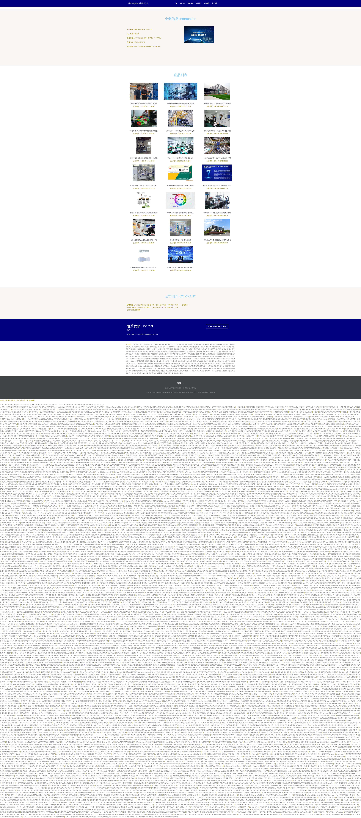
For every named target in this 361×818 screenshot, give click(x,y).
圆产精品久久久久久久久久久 (45, 467)
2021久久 (178, 530)
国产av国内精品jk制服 (192, 527)
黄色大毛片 (25, 412)
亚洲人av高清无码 (88, 474)
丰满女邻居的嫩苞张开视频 (148, 462)
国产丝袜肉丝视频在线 (165, 438)
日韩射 (334, 525)
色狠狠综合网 (138, 417)
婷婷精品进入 (85, 409)
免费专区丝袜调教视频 (234, 513)
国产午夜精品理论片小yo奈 (80, 470)
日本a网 (74, 513)
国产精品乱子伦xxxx (239, 479)
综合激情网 (221, 426)
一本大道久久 (287, 462)
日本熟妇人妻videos (37, 460)
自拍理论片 (161, 530)
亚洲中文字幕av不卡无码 (37, 486)
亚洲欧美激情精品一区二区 (201, 482)
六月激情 (38, 436)
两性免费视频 (348, 431)
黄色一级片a (149, 441)
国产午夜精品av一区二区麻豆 (154, 554)
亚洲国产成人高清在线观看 (182, 556)
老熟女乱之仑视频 (282, 457)
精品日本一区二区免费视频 (242, 585)
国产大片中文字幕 (131, 467)
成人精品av (105, 532)
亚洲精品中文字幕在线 (11, 414)
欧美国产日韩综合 (354, 453)
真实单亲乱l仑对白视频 (204, 484)
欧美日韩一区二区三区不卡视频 (143, 429)
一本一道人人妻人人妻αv (328, 457)
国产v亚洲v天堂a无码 (296, 419)
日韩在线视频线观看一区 (273, 532)
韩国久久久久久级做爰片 (347, 474)
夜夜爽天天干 (286, 450)
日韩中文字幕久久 (251, 465)
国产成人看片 (278, 470)
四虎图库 (162, 571)
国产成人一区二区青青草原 (90, 585)
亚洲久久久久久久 (319, 414)
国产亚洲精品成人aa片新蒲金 (32, 409)
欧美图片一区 (121, 426)
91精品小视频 (19, 518)
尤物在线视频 (230, 583)
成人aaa (334, 510)
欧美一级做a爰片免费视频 (244, 482)
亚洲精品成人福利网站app (84, 424)
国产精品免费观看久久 (32, 479)
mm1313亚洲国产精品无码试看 (183, 513)
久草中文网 (262, 426)
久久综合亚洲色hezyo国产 (228, 535)
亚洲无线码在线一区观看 (198, 549)
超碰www (11, 479)
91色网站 (344, 412)
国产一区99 (352, 460)
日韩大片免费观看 (39, 532)
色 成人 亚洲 (121, 566)
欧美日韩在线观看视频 (49, 520)
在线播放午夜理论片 (109, 568)
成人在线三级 (268, 470)
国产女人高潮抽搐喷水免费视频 (329, 436)
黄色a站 (349, 489)
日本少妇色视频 (87, 453)
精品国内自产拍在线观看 (71, 486)
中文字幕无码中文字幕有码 (275, 576)
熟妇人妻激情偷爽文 (227, 443)
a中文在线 (289, 573)
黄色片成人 (52, 491)
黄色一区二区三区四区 (30, 419)
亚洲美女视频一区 (88, 455)
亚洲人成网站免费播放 (84, 429)
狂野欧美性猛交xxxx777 (220, 421)
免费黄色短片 (217, 467)
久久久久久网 (26, 568)
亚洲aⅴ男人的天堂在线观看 (194, 578)
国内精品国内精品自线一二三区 (143, 477)
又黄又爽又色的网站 (160, 508)
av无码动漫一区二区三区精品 (312, 450)
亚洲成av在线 (307, 547)
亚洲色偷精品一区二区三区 (230, 438)
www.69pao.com (111, 571)
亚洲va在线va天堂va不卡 (112, 530)
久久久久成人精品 (236, 477)
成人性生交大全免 (20, 433)
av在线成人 (29, 462)
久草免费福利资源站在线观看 (138, 455)
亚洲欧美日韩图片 (150, 496)
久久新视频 (281, 494)
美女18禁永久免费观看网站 (23, 453)
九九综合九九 (260, 556)
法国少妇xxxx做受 (273, 527)
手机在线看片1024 (201, 520)
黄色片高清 (35, 568)
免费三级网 (326, 465)
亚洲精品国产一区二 (138, 421)
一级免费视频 (70, 506)
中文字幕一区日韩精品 (116, 467)
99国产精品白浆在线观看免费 (248, 484)
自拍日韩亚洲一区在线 (16, 462)
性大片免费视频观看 (165, 484)
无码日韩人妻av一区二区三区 (292, 532)
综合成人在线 (297, 424)
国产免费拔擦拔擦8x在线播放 (74, 530)
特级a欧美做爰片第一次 (29, 508)
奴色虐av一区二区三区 (290, 484)
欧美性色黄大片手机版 (284, 429)
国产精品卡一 (320, 460)
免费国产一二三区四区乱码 (205, 551)
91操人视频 (282, 585)
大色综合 (142, 436)
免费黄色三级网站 (309, 561)
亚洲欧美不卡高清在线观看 (149, 484)
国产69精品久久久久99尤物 (56, 525)
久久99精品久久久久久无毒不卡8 (231, 450)
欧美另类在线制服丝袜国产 (339, 537)
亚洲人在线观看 (250, 556)
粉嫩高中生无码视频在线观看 (111, 433)
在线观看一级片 (160, 535)
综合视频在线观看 (165, 491)
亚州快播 (225, 470)
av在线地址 (244, 453)
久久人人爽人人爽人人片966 (172, 470)
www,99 (286, 496)
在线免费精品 (298, 455)
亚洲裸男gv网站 (199, 486)
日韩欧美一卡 (287, 535)
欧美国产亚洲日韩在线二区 (111, 551)
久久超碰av (269, 424)
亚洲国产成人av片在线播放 (266, 457)
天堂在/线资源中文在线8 (166, 450)
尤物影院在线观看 (176, 486)
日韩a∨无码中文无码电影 (237, 421)
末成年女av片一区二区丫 (240, 472)
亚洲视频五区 (25, 450)
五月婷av (210, 433)
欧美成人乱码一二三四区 (184, 508)
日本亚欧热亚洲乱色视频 (190, 412)
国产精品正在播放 (268, 547)
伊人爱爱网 (308, 412)
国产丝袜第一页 (80, 525)
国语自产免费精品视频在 (335, 484)
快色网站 (346, 551)
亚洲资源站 (108, 414)
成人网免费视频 (42, 491)
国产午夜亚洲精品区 (135, 535)
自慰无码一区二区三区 (276, 571)
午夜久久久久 (68, 445)
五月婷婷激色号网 (10, 429)
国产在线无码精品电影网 (96, 571)
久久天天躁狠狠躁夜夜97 (197, 448)
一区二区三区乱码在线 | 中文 (197, 515)
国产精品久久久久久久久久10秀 (329, 412)
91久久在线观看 (212, 515)
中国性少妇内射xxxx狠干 (86, 414)
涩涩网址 (150, 508)
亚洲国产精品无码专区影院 (216, 419)
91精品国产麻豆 (286, 583)
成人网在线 (32, 407)
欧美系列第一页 (19, 583)
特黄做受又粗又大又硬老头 (340, 513)
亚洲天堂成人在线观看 (315, 523)
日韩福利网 (272, 518)
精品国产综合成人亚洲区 (293, 426)
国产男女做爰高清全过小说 (333, 530)
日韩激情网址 (71, 429)
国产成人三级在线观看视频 (187, 525)
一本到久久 (187, 564)
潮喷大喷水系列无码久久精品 (97, 561)
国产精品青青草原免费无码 (245, 508)
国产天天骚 (97, 547)
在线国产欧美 (138, 460)
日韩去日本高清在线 (270, 479)
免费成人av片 (232, 417)
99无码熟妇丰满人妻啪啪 (120, 542)
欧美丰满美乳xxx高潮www (295, 445)
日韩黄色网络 (303, 544)
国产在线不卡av (106, 438)
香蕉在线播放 (60, 467)
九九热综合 (77, 474)
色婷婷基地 (219, 523)
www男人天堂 (25, 445)
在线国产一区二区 (232, 426)
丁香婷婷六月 (53, 559)
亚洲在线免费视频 (164, 510)
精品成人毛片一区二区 (75, 559)
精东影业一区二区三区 (241, 424)
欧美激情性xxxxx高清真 (184, 409)
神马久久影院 (197, 409)
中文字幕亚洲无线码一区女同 (135, 453)
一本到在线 (52, 585)
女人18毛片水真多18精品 (311, 583)
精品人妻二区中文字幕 (84, 482)
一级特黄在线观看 (299, 429)
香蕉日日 (113, 518)
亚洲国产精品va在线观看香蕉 (175, 462)
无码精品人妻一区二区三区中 (79, 438)
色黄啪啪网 (135, 484)
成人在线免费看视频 (337, 568)
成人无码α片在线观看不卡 (263, 535)
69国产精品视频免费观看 (117, 448)
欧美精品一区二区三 (197, 535)
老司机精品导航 (353, 496)
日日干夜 (61, 520)
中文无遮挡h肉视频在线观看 (121, 421)
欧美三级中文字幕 (151, 438)
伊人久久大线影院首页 (161, 441)
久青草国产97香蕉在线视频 (48, 515)
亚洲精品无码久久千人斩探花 (256, 527)
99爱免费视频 (250, 554)
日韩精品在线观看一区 (347, 566)
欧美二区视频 (161, 424)
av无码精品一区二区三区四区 (333, 472)
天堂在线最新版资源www (151, 549)
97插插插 (155, 556)
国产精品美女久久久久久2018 (273, 462)
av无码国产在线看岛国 (320, 431)
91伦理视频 (27, 510)
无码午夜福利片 (143, 409)
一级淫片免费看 (284, 477)
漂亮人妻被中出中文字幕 (263, 412)
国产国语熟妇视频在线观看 (268, 501)
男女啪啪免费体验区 (307, 465)
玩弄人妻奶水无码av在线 (119, 455)
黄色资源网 (331, 421)
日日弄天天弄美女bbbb (33, 431)
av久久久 (353, 407)
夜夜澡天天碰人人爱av (93, 532)
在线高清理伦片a (232, 409)
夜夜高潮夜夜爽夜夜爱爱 (279, 491)
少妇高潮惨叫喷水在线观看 (11, 450)
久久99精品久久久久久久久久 (266, 429)
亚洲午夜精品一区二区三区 (11, 523)
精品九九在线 (24, 486)
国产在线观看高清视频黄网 (82, 462)
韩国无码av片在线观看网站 (196, 457)
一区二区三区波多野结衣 (247, 433)
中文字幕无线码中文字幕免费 (225, 518)
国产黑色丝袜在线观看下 (315, 515)
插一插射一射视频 (243, 561)
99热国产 (21, 537)
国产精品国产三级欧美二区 (157, 455)
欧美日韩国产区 (59, 535)
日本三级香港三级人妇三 (329, 474)
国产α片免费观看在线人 (73, 520)
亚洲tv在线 (311, 544)
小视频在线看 (250, 498)
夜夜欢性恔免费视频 (188, 453)
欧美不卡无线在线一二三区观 (269, 525)
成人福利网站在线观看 (301, 551)
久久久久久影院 (48, 503)
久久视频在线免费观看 (54, 486)
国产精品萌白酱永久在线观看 (219, 571)
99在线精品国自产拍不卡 (148, 450)
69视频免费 (211, 549)
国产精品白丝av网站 (19, 515)
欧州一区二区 (239, 443)
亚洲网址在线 (78, 568)
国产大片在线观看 (111, 576)
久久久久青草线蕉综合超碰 (335, 494)
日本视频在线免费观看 (310, 573)
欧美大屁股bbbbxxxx (212, 453)
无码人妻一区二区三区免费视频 (299, 482)
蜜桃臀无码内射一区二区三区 (343, 520)
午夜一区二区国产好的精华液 (277, 542)
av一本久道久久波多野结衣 (134, 539)
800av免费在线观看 (17, 571)
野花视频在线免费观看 (179, 460)
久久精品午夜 (26, 542)
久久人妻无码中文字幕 (241, 568)
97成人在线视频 (36, 539)
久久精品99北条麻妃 (50, 576)
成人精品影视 (94, 460)
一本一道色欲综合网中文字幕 (202, 450)
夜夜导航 (44, 436)
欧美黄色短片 (117, 438)
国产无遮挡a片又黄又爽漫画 (255, 448)
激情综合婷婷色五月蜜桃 (212, 424)
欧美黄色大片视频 (19, 494)
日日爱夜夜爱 (352, 537)
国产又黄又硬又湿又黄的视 (184, 498)
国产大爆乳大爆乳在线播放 (228, 515)
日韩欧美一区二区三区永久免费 (344, 578)
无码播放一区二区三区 (99, 506)
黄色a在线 (242, 491)
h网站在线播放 (194, 523)
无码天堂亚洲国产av (117, 462)
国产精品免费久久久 (180, 438)
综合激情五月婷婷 (251, 443)
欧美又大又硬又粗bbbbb (228, 580)
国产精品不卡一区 (151, 448)
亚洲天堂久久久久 (55, 510)
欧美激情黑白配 (139, 494)
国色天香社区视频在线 (53, 532)
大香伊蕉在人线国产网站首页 (153, 539)
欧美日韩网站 (137, 510)
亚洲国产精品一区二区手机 (225, 544)
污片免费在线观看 (65, 498)
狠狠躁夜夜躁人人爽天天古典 (13, 448)
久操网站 (304, 491)
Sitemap (212, 392)
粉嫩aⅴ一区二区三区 (287, 508)
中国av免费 (268, 417)
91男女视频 (87, 431)
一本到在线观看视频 (192, 544)
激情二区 (197, 414)
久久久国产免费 (85, 564)
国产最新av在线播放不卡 (183, 450)
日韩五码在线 (104, 585)
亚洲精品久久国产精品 (124, 477)
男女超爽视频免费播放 (13, 542)
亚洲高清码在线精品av (115, 494)
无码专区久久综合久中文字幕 (26, 429)
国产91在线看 (136, 489)
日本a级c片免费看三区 (137, 542)
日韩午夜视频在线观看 (100, 448)
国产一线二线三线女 (193, 494)
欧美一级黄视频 (84, 527)
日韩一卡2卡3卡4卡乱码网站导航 (115, 578)
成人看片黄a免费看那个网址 (275, 578)
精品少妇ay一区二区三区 (192, 472)
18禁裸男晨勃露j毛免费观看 (170, 537)
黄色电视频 (274, 477)
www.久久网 (292, 542)
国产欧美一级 (142, 506)
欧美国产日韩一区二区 (296, 412)
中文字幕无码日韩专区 (181, 549)
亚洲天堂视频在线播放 (47, 412)
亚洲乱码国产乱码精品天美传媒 (114, 445)
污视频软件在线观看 (275, 544)
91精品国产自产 (150, 436)
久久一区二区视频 (48, 549)
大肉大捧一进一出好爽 (257, 424)
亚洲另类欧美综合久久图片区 (68, 527)
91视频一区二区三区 (220, 491)
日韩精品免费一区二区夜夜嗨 (223, 539)
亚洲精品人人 (242, 441)
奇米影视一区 (138, 496)
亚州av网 (345, 426)
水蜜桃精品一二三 (231, 520)
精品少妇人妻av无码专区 (57, 580)
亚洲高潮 (121, 506)
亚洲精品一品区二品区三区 (118, 583)
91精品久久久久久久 (10, 549)
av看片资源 (179, 472)
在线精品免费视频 (148, 457)
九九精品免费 (289, 510)
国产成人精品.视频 (248, 460)
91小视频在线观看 (261, 498)
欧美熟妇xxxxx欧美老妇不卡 (100, 431)
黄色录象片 (346, 462)
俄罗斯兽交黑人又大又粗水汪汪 (207, 506)
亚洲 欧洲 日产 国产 (273, 436)
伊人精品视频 (167, 479)
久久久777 (351, 419)
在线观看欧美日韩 (11, 544)
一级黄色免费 (197, 508)
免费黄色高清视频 (126, 556)
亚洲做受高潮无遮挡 (166, 556)
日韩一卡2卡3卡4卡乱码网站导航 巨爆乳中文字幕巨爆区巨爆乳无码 (133, 431)
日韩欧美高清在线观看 (48, 433)
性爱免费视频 (297, 462)
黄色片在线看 (295, 477)
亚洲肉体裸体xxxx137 (170, 525)
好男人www (63, 559)
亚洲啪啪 (46, 409)
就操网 (292, 564)
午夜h (248, 491)
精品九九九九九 (329, 489)
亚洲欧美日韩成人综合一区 (221, 501)
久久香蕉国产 (181, 571)
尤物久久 (299, 547)
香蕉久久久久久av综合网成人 (288, 433)
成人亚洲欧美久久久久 (164, 431)
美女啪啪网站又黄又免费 (89, 412)
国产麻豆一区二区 (202, 474)
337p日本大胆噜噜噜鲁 (182, 436)
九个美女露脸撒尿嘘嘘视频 (175, 578)
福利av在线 (240, 525)
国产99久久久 (179, 496)
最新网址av (123, 564)
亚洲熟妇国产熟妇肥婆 (162, 465)
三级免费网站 (288, 537)
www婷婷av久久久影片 (254, 455)
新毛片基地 (311, 556)
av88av (62, 506)
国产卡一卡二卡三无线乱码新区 (126, 424)
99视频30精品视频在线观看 (156, 578)
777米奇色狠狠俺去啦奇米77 (248, 426)
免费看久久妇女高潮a (93, 477)
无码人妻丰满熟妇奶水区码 (121, 450)
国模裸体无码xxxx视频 (352, 494)
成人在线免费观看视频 (126, 513)
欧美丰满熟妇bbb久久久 (212, 438)
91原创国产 (256, 585)
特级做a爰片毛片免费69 (76, 433)
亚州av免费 (284, 448)
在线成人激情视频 (300, 537)
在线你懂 (22, 431)
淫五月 (255, 482)
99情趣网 (248, 525)
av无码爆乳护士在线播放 (326, 445)
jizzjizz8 (314, 549)
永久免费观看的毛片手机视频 (188, 445)
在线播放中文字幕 (236, 501)
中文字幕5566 (47, 539)
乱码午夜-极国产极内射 (219, 417)
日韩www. (50, 453)
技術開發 (175, 392)
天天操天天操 (198, 441)
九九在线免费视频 (207, 462)
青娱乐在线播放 (249, 520)
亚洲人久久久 (195, 462)
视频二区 (326, 498)
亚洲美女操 (105, 417)
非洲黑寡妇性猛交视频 (196, 554)
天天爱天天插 (164, 443)
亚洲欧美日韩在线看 (296, 421)
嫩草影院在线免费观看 (50, 421)
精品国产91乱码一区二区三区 (235, 419)
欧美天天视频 (327, 467)
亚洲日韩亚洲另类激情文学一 (330, 407)
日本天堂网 (141, 585)
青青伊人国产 (290, 578)
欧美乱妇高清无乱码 (203, 525)
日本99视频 (300, 496)
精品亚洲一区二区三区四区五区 (133, 441)
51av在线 (327, 513)
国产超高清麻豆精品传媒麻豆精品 (89, 537)
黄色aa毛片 (235, 453)
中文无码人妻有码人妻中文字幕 (156, 421)
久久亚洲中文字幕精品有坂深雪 (177, 424)
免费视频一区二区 (58, 544)
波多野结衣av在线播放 (231, 564)
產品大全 (190, 3)
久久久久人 (329, 520)
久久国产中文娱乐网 (103, 556)
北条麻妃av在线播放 (46, 419)
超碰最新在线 (349, 429)
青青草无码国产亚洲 (82, 465)
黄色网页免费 (171, 409)
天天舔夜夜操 (138, 549)
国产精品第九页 (149, 460)
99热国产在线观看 (262, 433)
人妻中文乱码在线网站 (298, 498)
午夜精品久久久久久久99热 (142, 556)
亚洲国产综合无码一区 (223, 460)
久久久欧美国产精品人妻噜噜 (41, 542)
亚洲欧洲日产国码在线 (221, 445)
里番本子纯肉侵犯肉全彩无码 (32, 530)
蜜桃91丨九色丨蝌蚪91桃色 (308, 433)
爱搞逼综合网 (4, 474)
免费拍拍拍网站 (283, 419)
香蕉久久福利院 (194, 583)
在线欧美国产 (57, 414)
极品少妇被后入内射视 (21, 498)
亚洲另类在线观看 (13, 486)
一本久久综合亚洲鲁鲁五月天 (62, 542)
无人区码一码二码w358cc (12, 568)
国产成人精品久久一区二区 (134, 482)
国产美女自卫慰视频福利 (91, 426)
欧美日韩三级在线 (229, 407)
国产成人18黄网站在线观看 (283, 424)
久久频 (261, 523)
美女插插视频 (12, 426)
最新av (213, 559)
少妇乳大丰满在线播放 (243, 496)
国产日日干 (158, 429)
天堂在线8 (116, 412)
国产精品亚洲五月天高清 (66, 424)
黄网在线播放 (306, 479)
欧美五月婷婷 (203, 412)
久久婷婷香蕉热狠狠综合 (238, 532)
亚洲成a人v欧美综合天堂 (116, 523)
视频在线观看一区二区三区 (273, 539)
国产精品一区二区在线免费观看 (244, 489)
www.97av (54, 417)
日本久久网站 (140, 412)
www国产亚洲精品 (105, 559)
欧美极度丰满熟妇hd (78, 578)
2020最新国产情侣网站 (247, 445)
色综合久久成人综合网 (266, 484)
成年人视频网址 (59, 503)
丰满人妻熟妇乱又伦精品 (73, 455)
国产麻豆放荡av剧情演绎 (94, 578)
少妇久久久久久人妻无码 (333, 491)
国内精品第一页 (339, 549)
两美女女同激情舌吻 (73, 580)
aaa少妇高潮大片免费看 (280, 412)
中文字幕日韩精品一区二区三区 (326, 556)
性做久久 (60, 431)
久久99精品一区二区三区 (61, 470)
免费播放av (209, 467)
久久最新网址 (136, 503)
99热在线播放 (44, 568)
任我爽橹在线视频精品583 (189, 537)
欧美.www (74, 571)
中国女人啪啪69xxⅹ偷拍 (113, 407)
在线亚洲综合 (28, 417)
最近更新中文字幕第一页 (13, 535)
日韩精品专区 (332, 571)
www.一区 (290, 585)
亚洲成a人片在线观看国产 (305, 474)
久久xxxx (181, 474)
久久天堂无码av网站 (314, 510)
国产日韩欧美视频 (152, 498)
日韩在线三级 (275, 513)
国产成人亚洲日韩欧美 (299, 523)
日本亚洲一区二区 (87, 494)
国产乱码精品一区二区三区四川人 (217, 477)
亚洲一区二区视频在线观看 (225, 559)
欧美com (108, 508)
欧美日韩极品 (15, 566)
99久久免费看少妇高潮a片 (163, 566)
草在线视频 (243, 564)
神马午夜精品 (346, 417)
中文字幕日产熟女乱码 (201, 568)
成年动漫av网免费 (348, 445)
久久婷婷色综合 (80, 576)
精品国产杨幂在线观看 (142, 513)
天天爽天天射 (135, 450)
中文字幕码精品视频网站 (66, 576)
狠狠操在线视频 (343, 457)
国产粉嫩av (262, 436)
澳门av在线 (319, 467)
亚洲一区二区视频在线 (173, 532)
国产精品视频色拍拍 (209, 409)
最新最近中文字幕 (23, 547)
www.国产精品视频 (326, 532)
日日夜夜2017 (288, 561)
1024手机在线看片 (11, 431)
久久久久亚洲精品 (23, 489)
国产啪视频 (281, 518)
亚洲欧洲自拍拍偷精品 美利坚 (319, 551)
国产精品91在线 (190, 474)
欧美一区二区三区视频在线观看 (135, 523)
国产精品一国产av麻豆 (291, 470)
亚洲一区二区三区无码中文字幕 (120, 489)
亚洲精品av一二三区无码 (273, 450)
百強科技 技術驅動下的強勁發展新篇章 (180, 158)
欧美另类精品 (144, 576)
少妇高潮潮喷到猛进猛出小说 (156, 412)
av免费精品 (47, 465)
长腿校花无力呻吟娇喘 (178, 510)
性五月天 (161, 462)
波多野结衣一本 (206, 414)
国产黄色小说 (177, 431)
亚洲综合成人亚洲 (97, 409)
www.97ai (255, 525)
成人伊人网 (113, 417)
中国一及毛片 (324, 470)
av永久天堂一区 (72, 436)
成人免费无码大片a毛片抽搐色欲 (279, 498)
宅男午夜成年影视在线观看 (201, 431)
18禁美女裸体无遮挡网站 (115, 539)
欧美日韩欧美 (37, 520)
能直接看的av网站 (284, 501)
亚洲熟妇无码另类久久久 (183, 482)
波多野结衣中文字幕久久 (260, 496)
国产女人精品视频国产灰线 (156, 506)
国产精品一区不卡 (79, 532)
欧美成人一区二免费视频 (132, 501)
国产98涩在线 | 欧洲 (30, 501)
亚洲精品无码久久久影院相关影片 (63, 465)
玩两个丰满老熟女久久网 (38, 525)
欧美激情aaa (31, 556)
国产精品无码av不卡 (189, 417)
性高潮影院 (348, 424)
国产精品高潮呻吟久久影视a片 (105, 479)
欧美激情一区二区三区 (87, 510)
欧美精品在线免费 (252, 419)
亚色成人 (216, 441)
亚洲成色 (195, 433)
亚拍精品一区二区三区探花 (341, 503)
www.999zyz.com (323, 486)
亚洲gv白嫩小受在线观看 (288, 530)
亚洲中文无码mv (285, 436)
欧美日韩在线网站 (150, 580)
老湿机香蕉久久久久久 (133, 445)
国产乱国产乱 (188, 559)
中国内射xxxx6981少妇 (298, 515)
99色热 (299, 542)
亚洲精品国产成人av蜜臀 (300, 436)
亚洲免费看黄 (100, 527)
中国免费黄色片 (104, 544)
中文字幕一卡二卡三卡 (125, 417)
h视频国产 (269, 414)
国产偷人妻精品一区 (105, 412)
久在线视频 (216, 414)
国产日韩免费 (34, 489)
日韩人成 (186, 489)
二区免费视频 (311, 537)
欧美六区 (340, 510)
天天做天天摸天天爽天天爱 (119, 436)
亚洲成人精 (162, 576)
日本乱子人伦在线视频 (93, 417)
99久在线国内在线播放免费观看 (52, 448)
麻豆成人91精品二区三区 (13, 530)
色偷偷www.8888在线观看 (256, 532)
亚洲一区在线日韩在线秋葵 (228, 412)
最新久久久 (103, 460)
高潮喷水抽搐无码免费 (344, 554)
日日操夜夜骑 (296, 450)
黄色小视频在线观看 (28, 523)
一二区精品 (209, 479)
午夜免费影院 (158, 482)
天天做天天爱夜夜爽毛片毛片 (47, 527)
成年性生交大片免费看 (198, 419)
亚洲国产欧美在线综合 (57, 426)
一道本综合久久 (95, 438)
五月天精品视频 (233, 491)
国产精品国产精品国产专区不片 (196, 443)
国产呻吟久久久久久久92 (196, 479)
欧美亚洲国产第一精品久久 (228, 474)
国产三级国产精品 (202, 571)
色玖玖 (347, 441)
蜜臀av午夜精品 (322, 571)
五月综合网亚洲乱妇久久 (132, 568)
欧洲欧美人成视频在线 (122, 537)
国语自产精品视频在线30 (19, 503)
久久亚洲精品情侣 (230, 523)
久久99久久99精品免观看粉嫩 (212, 510)
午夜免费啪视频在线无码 (275, 510)
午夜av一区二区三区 (351, 421)
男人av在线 (351, 436)
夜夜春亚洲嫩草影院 (132, 559)
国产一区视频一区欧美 (300, 568)
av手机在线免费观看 (68, 518)
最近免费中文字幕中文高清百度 (254, 583)
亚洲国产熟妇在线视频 (83, 421)
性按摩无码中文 (162, 419)
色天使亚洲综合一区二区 (201, 503)
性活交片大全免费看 (275, 496)
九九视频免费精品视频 (304, 525)
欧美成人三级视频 (100, 515)
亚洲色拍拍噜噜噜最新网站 (176, 426)
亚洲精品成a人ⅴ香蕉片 (197, 477)
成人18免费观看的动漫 (213, 547)
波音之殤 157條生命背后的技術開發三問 (217, 158)
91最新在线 (248, 474)
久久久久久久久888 (125, 510)
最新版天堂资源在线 (208, 496)
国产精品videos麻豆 (334, 417)
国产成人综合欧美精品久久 (220, 498)
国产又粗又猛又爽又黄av (81, 491)
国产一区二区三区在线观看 (268, 419)
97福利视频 (300, 472)
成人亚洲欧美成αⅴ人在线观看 (101, 421)
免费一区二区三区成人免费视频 (319, 585)
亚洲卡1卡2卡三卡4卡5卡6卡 (207, 576)
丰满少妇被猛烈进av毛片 (207, 436)
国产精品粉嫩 (83, 571)
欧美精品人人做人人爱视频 (101, 462)
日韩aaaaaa (184, 554)
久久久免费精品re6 (285, 523)
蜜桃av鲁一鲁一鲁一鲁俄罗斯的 (90, 457)
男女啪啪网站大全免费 (24, 532)
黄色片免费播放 (10, 547)
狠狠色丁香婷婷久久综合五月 (121, 503)
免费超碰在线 (55, 450)
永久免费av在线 (313, 438)
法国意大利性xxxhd (321, 419)
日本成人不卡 (321, 484)
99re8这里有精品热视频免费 (260, 491)
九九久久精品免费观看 (9, 482)
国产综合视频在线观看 (159, 527)
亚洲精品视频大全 (33, 515)
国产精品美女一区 (67, 568)
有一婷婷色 (292, 431)
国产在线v (228, 472)
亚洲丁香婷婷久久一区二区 (114, 549)
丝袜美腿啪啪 (41, 551)
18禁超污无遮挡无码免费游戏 (176, 542)
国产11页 (19, 510)
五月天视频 (179, 489)
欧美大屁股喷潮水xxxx (35, 465)
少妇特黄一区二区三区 (49, 494)
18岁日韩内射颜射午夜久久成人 (74, 477)
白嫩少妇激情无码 (262, 544)
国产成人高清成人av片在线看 (274, 537)
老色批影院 (153, 576)
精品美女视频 (128, 494)
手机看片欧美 (276, 455)
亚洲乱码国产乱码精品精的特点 (97, 419)
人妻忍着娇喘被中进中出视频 (195, 426)
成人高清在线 (19, 479)
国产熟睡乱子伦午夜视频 (39, 510)
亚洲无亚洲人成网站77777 (292, 409)
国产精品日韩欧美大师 (9, 561)
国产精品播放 (265, 453)
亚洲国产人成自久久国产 (172, 453)
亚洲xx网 (317, 474)
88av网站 (296, 513)
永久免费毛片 (297, 573)
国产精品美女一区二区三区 (276, 426)
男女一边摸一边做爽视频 (176, 421)
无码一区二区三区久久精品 (265, 445)
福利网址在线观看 (186, 429)
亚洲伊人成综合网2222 (13, 508)
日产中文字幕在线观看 (210, 530)
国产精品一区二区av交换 (142, 486)
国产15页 (130, 460)
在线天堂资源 (21, 564)
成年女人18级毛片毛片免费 (332, 542)
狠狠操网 (42, 438)
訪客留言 (214, 3)
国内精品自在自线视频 (337, 498)
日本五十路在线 (311, 486)
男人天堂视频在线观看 (62, 523)
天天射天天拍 (166, 515)
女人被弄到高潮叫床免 (215, 564)
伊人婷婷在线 (263, 441)
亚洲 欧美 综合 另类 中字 (207, 460)
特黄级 (244, 450)
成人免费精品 (273, 554)
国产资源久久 (41, 407)
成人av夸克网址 (169, 482)
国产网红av (332, 482)
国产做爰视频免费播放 (64, 508)
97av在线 (217, 433)
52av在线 (213, 583)
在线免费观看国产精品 (295, 448)
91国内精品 (70, 525)
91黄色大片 (314, 496)
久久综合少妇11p (17, 417)
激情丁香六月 (216, 585)
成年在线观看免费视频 (230, 484)
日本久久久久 (187, 503)
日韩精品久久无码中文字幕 (350, 580)
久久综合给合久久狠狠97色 (137, 472)
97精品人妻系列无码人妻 (313, 472)
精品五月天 (53, 409)
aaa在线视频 (298, 561)
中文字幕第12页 (347, 573)
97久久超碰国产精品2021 (136, 465)
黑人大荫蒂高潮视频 (35, 503)
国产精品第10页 (264, 482)
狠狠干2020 (264, 503)
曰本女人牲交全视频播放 (47, 561)
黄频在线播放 (240, 518)
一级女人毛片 (207, 421)
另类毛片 (49, 472)
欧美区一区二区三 (220, 513)
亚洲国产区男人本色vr (321, 564)
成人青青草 (195, 436)
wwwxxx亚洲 (238, 462)
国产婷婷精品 (99, 576)
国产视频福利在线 (102, 443)
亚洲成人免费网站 (89, 479)
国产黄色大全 (271, 568)
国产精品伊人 (138, 474)
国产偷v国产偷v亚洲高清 (73, 426)
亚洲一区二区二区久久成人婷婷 (84, 443)
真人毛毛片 (20, 443)
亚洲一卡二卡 (56, 518)
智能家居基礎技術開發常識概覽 (180, 240)
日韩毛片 (306, 585)
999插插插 (200, 501)
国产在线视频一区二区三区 (101, 484)
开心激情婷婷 (22, 424)
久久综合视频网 (90, 542)
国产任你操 (12, 559)
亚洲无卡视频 (261, 465)
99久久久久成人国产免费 (279, 431)
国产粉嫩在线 (103, 573)
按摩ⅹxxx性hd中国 (8, 551)
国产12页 (208, 501)
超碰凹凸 (247, 457)
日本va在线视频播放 (204, 417)
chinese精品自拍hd (128, 438)
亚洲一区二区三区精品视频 (67, 482)
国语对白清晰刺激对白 (300, 443)
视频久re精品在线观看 (173, 412)
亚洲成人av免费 (45, 518)
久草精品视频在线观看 (88, 580)
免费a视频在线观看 (124, 409)
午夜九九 (169, 467)
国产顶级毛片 (349, 547)
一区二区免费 (240, 407)
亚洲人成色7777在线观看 (172, 585)
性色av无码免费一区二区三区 (48, 424)
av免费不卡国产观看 (100, 494)
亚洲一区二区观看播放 (27, 414)
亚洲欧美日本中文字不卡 (118, 465)
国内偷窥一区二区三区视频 (154, 453)
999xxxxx (133, 585)
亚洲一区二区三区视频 (196, 561)
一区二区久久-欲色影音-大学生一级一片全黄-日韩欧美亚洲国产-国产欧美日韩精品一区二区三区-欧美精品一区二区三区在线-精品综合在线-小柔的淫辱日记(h (52, 404)
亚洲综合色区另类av (278, 573)
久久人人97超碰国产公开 (41, 417)
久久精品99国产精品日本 (233, 503)
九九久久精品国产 (270, 551)
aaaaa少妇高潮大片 (341, 508)
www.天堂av (61, 407)
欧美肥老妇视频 (253, 441)
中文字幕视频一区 (290, 566)
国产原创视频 (337, 467)
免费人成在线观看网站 (40, 580)
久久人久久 (291, 547)
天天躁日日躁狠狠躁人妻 (316, 527)
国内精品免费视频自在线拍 (184, 441)
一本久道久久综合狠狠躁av (191, 585)
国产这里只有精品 (21, 472)
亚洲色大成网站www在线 (243, 559)
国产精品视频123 (44, 484)
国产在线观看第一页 (78, 539)
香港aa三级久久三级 (33, 433)
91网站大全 (59, 549)
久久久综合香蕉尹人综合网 (95, 407)
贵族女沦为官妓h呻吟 (271, 506)
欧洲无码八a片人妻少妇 (83, 506)
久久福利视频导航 (281, 547)
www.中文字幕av (296, 460)
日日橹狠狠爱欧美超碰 (140, 532)
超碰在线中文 (184, 448)
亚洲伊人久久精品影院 (224, 436)
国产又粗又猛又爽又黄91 (53, 457)
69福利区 (326, 448)
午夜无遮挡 (301, 530)
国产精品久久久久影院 (65, 443)
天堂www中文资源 (259, 474)
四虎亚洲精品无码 (71, 467)
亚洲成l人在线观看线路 (90, 573)
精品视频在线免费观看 (119, 508)
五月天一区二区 (98, 482)
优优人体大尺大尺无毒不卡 (160, 486)
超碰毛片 (106, 429)
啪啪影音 (222, 503)
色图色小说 (82, 467)
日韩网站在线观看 (336, 551)
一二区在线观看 (227, 585)
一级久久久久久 (252, 421)
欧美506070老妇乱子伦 (140, 470)
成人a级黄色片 (50, 513)
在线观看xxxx (128, 549)
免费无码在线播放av (50, 530)
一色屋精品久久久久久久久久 (133, 547)
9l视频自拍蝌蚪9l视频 (322, 409)
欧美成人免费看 (114, 419)
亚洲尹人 (90, 515)
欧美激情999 (94, 486)
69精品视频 (61, 494)
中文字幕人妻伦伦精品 (311, 407)
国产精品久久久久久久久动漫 (346, 544)
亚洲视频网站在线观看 (125, 486)
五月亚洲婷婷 (233, 527)
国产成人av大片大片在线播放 (136, 479)
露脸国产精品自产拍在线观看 (235, 448)
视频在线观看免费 (197, 532)
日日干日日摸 (16, 409)
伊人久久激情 (213, 412)
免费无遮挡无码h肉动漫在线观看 (171, 503)
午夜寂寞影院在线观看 (64, 585)
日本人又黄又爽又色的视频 (137, 508)
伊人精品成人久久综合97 (171, 429)
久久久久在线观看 (168, 436)
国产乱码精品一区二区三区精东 (104, 424)
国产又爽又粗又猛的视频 (193, 421)
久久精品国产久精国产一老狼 (130, 551)
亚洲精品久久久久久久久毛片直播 (121, 532)
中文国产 (223, 465)
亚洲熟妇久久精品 (254, 549)
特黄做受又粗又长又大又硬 (328, 518)
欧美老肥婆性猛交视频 (171, 523)
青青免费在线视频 (300, 510)
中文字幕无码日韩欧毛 (258, 510)
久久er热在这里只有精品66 (170, 433)
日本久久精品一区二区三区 (212, 508)
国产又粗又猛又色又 (337, 409)
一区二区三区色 (331, 561)
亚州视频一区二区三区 (297, 486)
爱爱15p (75, 537)
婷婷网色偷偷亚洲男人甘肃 (186, 551)
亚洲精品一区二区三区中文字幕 (151, 414)
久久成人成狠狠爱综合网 (252, 431)
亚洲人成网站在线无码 (113, 470)
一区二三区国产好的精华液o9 (348, 433)
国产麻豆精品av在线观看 (94, 498)
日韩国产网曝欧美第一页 (271, 580)
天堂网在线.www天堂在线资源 (120, 484)
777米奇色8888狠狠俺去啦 (313, 448)
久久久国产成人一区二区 (323, 580)
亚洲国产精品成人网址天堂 (173, 539)
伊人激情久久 (11, 443)
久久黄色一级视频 (206, 455)
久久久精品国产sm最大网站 (123, 457)
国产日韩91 (99, 414)
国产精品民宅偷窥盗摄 (173, 576)
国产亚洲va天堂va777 (274, 465)
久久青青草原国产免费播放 (144, 518)
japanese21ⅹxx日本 (271, 523)
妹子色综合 (250, 547)
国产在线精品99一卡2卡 (93, 433)
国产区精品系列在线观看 (285, 453)
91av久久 (322, 424)
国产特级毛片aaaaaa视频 (342, 532)
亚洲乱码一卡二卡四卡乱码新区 (38, 426)
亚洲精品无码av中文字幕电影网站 (211, 407)
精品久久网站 (213, 474)
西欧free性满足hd (185, 433)
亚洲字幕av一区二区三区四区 (221, 578)
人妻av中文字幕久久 (228, 508)
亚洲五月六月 (72, 554)
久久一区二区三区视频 (250, 501)
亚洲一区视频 (234, 445)
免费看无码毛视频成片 (162, 457)
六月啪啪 (292, 496)
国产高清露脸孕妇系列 (200, 429)
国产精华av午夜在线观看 (32, 448)
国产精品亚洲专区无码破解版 (156, 561)
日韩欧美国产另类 (238, 436)
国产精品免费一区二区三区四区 (86, 518)
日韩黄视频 (242, 527)
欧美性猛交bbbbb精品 (296, 457)
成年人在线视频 (62, 433)
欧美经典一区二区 (224, 486)
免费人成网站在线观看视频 (223, 479)
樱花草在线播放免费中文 (259, 571)
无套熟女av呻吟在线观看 (318, 417)
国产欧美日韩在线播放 (290, 544)
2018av (116, 472)
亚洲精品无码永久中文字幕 (289, 527)
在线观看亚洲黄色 (177, 407)
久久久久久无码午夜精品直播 (101, 503)
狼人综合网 (285, 486)
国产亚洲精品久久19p (336, 431)
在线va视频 (321, 494)
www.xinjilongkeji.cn (217, 326)
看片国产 (318, 465)
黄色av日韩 (221, 583)
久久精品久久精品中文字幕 (333, 515)
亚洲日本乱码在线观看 (309, 494)
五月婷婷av (75, 566)
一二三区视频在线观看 (316, 441)
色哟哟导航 (50, 551)
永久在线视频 (39, 523)
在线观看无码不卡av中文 (235, 465)
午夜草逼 (241, 578)
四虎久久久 (123, 460)
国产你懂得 (354, 564)
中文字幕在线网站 (79, 489)
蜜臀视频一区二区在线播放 (24, 457)
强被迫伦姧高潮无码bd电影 (77, 419)
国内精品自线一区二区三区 (207, 489)
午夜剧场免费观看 (112, 515)
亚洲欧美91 (226, 510)
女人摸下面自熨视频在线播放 (19, 455)
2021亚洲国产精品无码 (229, 547)
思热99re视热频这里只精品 (151, 503)
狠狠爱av (8, 515)
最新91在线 (34, 438)
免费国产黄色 (51, 407)
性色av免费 (22, 482)
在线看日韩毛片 (283, 472)
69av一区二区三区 (92, 489)
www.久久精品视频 (237, 486)
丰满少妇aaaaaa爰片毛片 (123, 554)
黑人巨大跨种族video (209, 566)
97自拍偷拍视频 (348, 414)
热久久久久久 (191, 491)
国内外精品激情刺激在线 (246, 412)
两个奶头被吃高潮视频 (337, 486)
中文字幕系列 (34, 412)
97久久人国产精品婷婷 (144, 407)
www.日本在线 (263, 467)
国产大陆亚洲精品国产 (70, 414)
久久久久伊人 (239, 544)
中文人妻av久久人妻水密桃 (351, 491)
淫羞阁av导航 (312, 501)
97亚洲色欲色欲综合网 (160, 494)
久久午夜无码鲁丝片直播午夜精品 (52, 455)
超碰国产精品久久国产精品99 (151, 501)
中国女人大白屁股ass (189, 576)
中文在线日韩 (187, 431)
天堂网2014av (148, 482)
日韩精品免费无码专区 (146, 525)
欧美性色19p (284, 482)
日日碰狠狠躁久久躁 (301, 438)
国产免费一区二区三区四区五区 (15, 441)
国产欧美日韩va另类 (144, 467)
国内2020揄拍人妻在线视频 (257, 530)
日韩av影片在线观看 (265, 421)
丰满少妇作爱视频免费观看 (73, 431)
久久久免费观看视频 (134, 583)
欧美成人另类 (149, 465)
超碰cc (346, 484)
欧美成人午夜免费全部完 (58, 429)
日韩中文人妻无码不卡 (127, 412)
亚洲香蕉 (304, 556)
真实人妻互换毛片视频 (205, 445)
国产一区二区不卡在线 (67, 547)
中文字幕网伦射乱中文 (115, 501)
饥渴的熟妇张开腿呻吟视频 (244, 573)
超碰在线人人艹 (126, 470)
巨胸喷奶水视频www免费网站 (28, 561)
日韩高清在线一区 (126, 419)
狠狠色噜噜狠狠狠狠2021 (15, 554)
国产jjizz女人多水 (311, 445)
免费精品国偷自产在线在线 (234, 457)
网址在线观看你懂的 (269, 494)
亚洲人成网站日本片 (93, 525)
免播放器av (259, 520)
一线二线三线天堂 (69, 448)
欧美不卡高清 (221, 409)
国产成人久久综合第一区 (288, 525)
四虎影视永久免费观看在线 (135, 448)
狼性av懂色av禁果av (189, 506)
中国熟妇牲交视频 (287, 455)
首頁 (175, 3)
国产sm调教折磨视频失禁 (334, 424)
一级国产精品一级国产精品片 (305, 578)
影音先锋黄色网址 (258, 417)
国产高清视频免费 (6, 494)
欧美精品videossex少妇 (153, 537)
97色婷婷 (98, 450)
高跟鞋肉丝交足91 (184, 419)
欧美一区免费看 (231, 429)
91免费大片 (222, 530)
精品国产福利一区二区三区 (95, 496)
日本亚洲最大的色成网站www (167, 551)
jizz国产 (315, 412)
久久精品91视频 (200, 547)
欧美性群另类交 (168, 414)
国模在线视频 (191, 571)
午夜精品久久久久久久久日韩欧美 (28, 578)
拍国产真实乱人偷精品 (59, 554)
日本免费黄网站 (354, 484)
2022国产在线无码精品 (345, 455)
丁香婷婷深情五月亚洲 (150, 510)
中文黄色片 (30, 564)
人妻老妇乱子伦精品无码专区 (97, 501)
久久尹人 (241, 474)
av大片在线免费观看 (98, 508)
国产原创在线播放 (185, 580)
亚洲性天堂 (284, 407)
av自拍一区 (161, 532)
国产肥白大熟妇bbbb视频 (84, 547)
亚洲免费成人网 (193, 460)
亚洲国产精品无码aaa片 (319, 482)
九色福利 (240, 520)
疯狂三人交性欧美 (145, 559)
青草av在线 (182, 457)
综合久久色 (329, 453)
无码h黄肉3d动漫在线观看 (243, 414)
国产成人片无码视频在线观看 (283, 414)
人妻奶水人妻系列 (13, 465)
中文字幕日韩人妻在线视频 (33, 554)
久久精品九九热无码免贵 (125, 518)
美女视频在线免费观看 (65, 515)
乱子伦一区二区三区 (115, 441)
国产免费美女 (22, 426)
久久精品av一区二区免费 (333, 414)
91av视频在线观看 (134, 414)
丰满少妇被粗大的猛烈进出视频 (88, 554)
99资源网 (99, 510)
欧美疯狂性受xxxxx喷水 (216, 520)
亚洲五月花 (24, 407)
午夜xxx (134, 409)
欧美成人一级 (353, 457)
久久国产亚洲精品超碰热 (43, 564)
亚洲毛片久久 (309, 559)
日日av (194, 518)
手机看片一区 (259, 539)
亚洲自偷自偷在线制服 (102, 455)
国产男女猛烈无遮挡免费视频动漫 (122, 474)
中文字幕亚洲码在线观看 (25, 436)
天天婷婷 (30, 441)
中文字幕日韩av (248, 539)
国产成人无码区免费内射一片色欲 (212, 472)
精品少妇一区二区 (344, 477)
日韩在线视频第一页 (12, 527)
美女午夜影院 (161, 474)
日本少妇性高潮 (304, 470)
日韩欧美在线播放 (328, 508)
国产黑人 (306, 539)
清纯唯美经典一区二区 (207, 523)
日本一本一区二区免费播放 (147, 424)
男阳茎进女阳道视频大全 (332, 523)
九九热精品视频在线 (117, 429)
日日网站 (283, 445)
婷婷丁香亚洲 (72, 472)
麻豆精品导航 (281, 489)
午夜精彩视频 (103, 583)
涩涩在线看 (309, 530)
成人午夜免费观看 (78, 542)
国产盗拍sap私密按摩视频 (165, 496)
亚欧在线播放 (189, 520)
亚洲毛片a (45, 583)
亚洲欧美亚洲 (49, 523)
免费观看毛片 (21, 585)
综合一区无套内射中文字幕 (309, 477)
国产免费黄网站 (104, 489)
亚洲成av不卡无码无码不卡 (312, 426)
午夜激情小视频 (172, 474)
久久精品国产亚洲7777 (310, 424)
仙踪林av (253, 457)
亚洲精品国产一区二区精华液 (34, 443)
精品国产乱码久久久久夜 (86, 436)
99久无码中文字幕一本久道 (216, 448)
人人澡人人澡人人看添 (78, 450)
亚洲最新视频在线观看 (272, 508)
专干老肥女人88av (295, 479)
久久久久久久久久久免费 (256, 450)
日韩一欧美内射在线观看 (328, 455)
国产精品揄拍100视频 (317, 539)
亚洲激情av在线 (309, 419)
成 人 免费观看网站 (50, 460)
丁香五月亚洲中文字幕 (225, 568)
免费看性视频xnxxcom (255, 537)
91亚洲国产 (298, 585)
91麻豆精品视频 (188, 547)
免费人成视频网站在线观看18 (41, 450)
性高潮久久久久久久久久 (8, 585)
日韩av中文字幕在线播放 (155, 523)
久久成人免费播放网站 (339, 443)
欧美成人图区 (179, 414)
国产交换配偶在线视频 (11, 421)
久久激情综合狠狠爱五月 (28, 491)
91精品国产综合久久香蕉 (301, 417)
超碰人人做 (137, 457)
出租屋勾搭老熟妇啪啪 (63, 561)
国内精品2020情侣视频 (51, 547)
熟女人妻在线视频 (198, 580)
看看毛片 (153, 419)
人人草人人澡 (259, 551)
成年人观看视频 (247, 566)
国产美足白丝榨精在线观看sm (12, 419)
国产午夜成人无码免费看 (67, 421)
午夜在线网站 (249, 578)
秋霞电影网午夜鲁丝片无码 (215, 457)
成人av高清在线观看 (227, 414)
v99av (194, 484)
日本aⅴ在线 (29, 559)
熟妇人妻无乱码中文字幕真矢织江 (31, 421)
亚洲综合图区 (80, 417)
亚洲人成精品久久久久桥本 (104, 472)
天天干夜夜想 (262, 542)
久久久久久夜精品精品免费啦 (241, 510)
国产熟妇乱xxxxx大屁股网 (307, 484)
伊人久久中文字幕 (8, 457)
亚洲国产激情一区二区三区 (255, 407)
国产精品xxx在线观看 (194, 510)
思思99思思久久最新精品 (217, 429)
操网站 (77, 494)
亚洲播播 (345, 542)
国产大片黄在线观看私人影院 (328, 433)
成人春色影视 (217, 484)
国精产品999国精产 (308, 460)
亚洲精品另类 (348, 510)
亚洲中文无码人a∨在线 (322, 566)
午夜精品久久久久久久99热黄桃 (248, 523)
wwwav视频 (350, 498)
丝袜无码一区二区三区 (172, 554)
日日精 (277, 445)
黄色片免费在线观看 (111, 409)
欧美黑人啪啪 (274, 482)
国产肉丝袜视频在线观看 (225, 489)
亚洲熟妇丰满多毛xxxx (204, 491)
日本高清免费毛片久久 (311, 457)
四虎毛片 (41, 501)
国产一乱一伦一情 (276, 409)
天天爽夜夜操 (60, 491)
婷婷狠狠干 (168, 477)
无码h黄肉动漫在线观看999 (93, 568)
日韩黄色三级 (32, 424)
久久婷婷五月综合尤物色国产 (120, 525)
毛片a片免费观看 (8, 518)
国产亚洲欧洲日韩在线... (180, 467)
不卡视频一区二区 (344, 525)
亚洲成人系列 (81, 513)
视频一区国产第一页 (272, 448)
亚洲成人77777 (172, 561)
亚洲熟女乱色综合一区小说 (30, 566)
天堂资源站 (171, 508)
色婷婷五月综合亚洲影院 (61, 501)
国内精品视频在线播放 (177, 443)
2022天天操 (310, 489)
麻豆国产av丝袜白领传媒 (108, 426)
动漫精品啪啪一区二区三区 (94, 530)
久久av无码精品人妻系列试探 (202, 573)
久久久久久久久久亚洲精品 (64, 474)
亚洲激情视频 (190, 542)
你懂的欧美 (11, 472)
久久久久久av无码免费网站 (57, 436)
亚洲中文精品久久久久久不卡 (227, 576)
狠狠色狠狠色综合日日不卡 (89, 566)
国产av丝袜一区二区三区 (141, 419)
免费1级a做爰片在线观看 (221, 455)
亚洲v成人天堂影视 (158, 467)
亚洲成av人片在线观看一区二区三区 (302, 467)
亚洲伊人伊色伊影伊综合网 (119, 544)
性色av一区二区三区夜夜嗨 (80, 460)
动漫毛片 (60, 530)
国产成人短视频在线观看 (249, 467)
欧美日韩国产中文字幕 (222, 542)
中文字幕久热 (67, 453)
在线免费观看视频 (229, 482)
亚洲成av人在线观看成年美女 (31, 477)
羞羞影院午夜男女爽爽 (195, 438)
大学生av (155, 491)
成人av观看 (90, 450)
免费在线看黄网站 (167, 549)
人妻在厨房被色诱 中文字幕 (264, 460)
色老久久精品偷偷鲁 (220, 537)
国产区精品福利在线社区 (36, 472)
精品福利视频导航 (211, 554)
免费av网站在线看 (326, 438)
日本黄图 (118, 498)
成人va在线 (231, 530)
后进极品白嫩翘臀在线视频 (61, 539)
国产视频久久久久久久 (108, 477)
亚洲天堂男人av (39, 457)
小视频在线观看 (225, 441)
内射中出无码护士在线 (195, 424)
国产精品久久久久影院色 (94, 445)
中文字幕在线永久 (259, 414)
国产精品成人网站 (214, 443)
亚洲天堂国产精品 (104, 518)
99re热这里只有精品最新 (153, 515)
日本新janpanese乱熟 (43, 544)
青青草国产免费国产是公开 (303, 414)
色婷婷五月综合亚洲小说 (66, 417)
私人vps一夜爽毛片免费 (137, 443)
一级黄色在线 (188, 414)
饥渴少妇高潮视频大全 (337, 470)
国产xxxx (69, 491)
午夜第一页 (231, 537)
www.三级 (346, 564)
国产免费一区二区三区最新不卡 (48, 571)
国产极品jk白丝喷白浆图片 (266, 443)
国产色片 (340, 518)
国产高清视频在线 (219, 556)
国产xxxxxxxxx (98, 429)
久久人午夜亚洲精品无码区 (55, 438)
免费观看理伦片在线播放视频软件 (170, 417)
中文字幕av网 (277, 535)
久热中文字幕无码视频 (12, 477)
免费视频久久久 (303, 441)
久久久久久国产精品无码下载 (326, 544)
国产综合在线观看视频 (110, 510)
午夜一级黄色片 (282, 479)
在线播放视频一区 (43, 429)
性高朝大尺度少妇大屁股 (320, 506)
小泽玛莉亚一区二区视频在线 (322, 503)
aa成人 (114, 580)
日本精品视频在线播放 (129, 407)
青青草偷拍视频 (288, 465)
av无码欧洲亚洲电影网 (159, 559)
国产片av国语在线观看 (317, 453)
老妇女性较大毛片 (106, 535)
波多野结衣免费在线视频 (352, 472)
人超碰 (311, 568)
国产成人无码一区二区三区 (166, 472)
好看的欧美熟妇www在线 (135, 426)
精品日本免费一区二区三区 (335, 429)
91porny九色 (273, 433)
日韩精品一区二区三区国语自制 (20, 496)
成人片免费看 (44, 489)
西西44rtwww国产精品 (136, 515)
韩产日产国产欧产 (248, 551)
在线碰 (172, 441)
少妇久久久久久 (70, 441)
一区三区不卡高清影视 (188, 501)
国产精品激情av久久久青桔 (108, 486)
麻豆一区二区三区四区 (124, 491)
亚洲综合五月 (45, 578)
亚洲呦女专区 (18, 513)
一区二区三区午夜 (62, 412)
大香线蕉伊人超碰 (254, 453)
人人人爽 (17, 539)
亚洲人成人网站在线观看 (177, 494)
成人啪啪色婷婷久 (337, 559)
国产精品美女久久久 (132, 462)
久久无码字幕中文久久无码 (176, 535)
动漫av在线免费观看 (315, 443)
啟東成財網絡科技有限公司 (138, 3)
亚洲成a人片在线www (175, 559)
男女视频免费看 (65, 571)
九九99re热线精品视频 (254, 479)
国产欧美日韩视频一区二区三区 (37, 585)
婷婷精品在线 (96, 551)
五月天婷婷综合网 (64, 460)
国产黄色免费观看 (66, 462)
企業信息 (206, 3)
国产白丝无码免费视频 (55, 477)
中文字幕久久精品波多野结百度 (25, 551)
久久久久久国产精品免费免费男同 (52, 479)
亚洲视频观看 (246, 477)
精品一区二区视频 (211, 486)
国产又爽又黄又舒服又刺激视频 (168, 448)
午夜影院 (44, 477)
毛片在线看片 (12, 573)
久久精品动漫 (222, 554)
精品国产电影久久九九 (344, 561)
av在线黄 (338, 445)
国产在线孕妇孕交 (128, 433)
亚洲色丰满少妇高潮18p (321, 547)
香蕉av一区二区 (108, 498)
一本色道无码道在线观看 (235, 431)
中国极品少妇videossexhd (28, 527)
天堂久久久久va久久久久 (253, 494)
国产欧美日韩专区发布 (246, 409)
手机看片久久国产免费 (149, 583)
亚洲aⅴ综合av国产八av (84, 441)
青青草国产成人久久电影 (86, 472)
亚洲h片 (273, 453)
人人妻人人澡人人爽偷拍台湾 (331, 426)
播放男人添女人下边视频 (248, 438)
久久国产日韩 (246, 513)
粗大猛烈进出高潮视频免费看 (225, 496)
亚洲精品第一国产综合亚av (53, 537)
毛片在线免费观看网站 (97, 470)
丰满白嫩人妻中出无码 (86, 549)
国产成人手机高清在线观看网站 (336, 460)
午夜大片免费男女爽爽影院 (331, 450)
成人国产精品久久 (114, 443)
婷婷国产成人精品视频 (100, 441)
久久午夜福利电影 (107, 457)
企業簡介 (182, 3)
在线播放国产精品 (59, 441)
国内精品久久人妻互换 (208, 494)
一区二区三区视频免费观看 (34, 537)
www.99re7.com (113, 460)
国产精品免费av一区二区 (43, 414)
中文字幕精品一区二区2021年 (266, 489)
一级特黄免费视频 (235, 551)
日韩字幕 (3, 486)
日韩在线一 (23, 465)
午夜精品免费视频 (228, 573)
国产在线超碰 (159, 477)
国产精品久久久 (225, 453)
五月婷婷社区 (84, 523)
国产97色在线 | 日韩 (15, 484)
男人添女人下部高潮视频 (316, 491)
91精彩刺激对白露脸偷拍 (21, 438)
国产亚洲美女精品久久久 (281, 421)
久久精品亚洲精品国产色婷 (182, 484)
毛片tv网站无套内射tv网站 (258, 561)
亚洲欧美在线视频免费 (196, 467)
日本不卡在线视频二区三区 (333, 479)
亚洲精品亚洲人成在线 (151, 417)
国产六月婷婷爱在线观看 (8, 470)
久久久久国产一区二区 (301, 453)
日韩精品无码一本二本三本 (44, 470)
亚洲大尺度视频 (113, 561)
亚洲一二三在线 (216, 482)
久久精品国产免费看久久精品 (312, 542)
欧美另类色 (58, 453)
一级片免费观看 (211, 426)
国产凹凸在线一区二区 (272, 407)
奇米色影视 (125, 443)
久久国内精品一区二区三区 (44, 535)
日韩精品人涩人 (320, 554)
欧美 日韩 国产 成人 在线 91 (287, 554)
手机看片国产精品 (323, 537)
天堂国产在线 (8, 433)
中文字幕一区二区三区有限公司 (96, 539)
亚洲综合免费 (233, 433)
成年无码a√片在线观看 (191, 407)
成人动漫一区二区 (199, 465)
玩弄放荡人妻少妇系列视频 (247, 429)
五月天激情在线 (187, 530)
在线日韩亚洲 (65, 450)
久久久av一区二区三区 (100, 453)
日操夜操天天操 (336, 462)
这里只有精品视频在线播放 (236, 506)
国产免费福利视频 (51, 443)
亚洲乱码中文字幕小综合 (87, 556)
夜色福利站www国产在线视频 (343, 438)
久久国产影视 (237, 539)
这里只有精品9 (308, 462)
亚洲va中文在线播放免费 (25, 470)
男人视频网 (278, 484)
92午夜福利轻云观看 (213, 465)
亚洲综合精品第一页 (79, 496)
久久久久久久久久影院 (224, 566)
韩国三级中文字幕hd (292, 520)
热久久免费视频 (354, 556)
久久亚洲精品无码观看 (100, 467)
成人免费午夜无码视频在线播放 (159, 564)
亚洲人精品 (242, 455)
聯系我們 (198, 3)
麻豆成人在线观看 (275, 503)
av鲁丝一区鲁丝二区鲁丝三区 (10, 407)
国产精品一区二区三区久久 (338, 419)
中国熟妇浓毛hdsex (340, 453)
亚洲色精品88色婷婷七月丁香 (253, 470)
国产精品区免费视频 (60, 419)
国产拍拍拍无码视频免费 (181, 477)
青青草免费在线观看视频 (157, 409)
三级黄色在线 (42, 508)
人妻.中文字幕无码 (130, 506)
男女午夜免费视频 (74, 412)
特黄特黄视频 (345, 407)
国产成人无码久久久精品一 (49, 498)
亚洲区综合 (128, 429)
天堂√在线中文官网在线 (153, 426)
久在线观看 (242, 547)
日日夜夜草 (234, 455)
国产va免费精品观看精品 (161, 407)
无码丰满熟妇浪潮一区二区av (152, 489)
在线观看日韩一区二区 (262, 409)
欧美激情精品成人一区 (218, 431)
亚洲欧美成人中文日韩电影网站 (254, 486)
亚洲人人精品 (49, 474)
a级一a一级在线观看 (34, 506)
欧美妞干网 (20, 559)
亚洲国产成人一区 (176, 564)
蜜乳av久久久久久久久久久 (167, 544)
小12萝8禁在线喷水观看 (299, 501)
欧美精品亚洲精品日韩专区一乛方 (69, 409)
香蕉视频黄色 (342, 527)
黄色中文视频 (25, 539)
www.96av (193, 489)
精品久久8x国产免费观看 (349, 450)
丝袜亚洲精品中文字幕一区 (281, 564)
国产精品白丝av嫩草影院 (36, 474)
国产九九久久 (208, 441)
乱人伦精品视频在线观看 (54, 445)
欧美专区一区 (261, 438)
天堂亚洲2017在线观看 (154, 479)
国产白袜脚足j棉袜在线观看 (168, 445)
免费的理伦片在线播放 (103, 542)
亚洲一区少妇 (314, 436)
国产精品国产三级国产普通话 (41, 496)
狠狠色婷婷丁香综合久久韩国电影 (79, 484)
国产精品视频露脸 (223, 494)
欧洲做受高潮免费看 (351, 409)
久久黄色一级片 (260, 578)
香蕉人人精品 (187, 539)
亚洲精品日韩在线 (241, 530)
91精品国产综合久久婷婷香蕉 (224, 462)
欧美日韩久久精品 (332, 527)
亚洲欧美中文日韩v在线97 (261, 513)
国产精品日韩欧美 (306, 513)
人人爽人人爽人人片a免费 (118, 520)
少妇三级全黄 (172, 419)
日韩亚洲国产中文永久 (207, 544)
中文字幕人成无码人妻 (311, 421)
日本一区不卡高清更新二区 (42, 462)
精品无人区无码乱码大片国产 (315, 429)
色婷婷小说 (68, 551)
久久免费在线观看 (273, 438)
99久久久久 (68, 479)
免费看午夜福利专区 (174, 455)
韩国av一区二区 (350, 568)
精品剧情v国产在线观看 (163, 460)
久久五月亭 (23, 474)
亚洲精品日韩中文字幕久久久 (349, 501)
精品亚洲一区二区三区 (94, 513)
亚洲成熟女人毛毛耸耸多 (322, 462)
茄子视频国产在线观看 (120, 535)
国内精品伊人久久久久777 (50, 506)
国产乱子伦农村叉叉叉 (59, 472)
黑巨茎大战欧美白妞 (78, 498)
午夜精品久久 (277, 417)
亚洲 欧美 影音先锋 (259, 559)
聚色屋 (66, 438)
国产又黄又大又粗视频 (142, 433)
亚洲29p (178, 506)
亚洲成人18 (214, 503)
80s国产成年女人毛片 (282, 515)
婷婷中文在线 (109, 496)
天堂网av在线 (155, 433)
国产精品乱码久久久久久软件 (335, 441)
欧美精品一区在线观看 (179, 515)
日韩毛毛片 (4, 559)
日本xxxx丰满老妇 (294, 491)
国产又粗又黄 (266, 431)
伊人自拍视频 (318, 498)
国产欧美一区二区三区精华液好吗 (256, 518)
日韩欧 (159, 436)
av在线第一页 (287, 539)
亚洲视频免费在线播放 (180, 479)
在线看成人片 (315, 470)
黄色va (164, 426)
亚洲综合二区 (287, 417)
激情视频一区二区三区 (284, 568)
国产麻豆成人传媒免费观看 (62, 566)
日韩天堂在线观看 (305, 549)
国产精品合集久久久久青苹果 (75, 407)
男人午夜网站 (112, 506)
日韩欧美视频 (14, 474)
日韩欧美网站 (132, 520)
